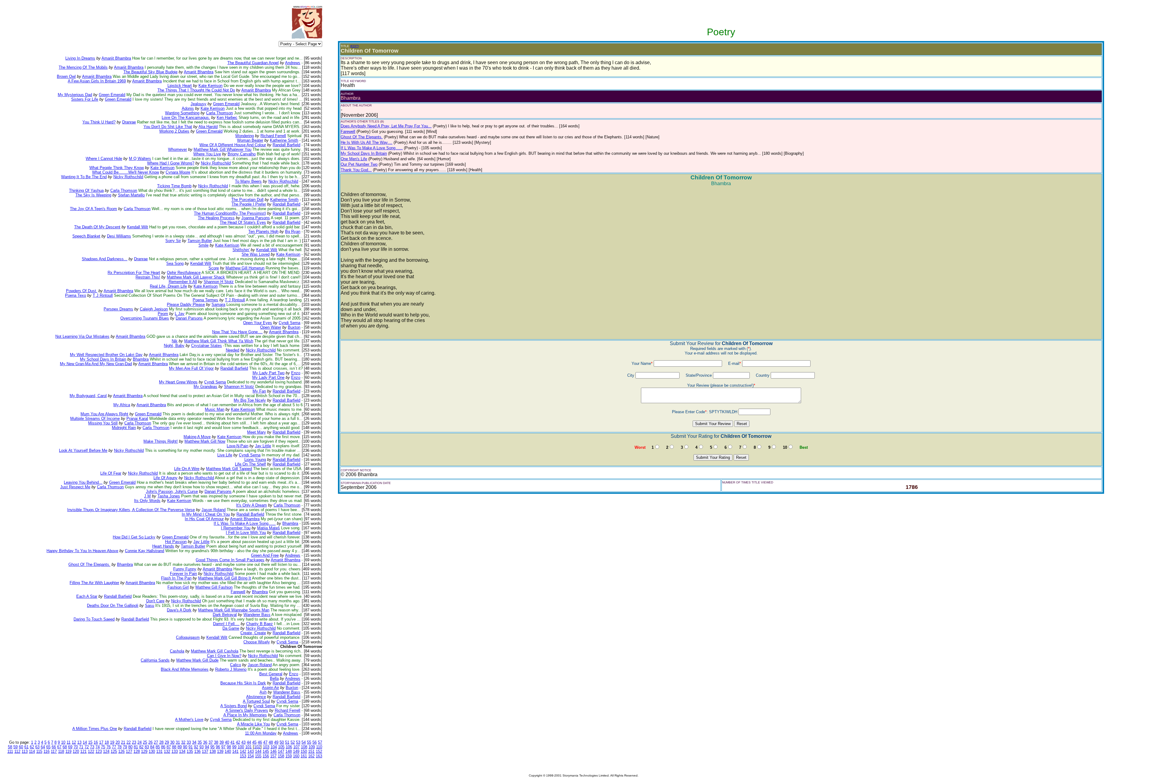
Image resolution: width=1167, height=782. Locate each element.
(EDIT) (354, 46)
